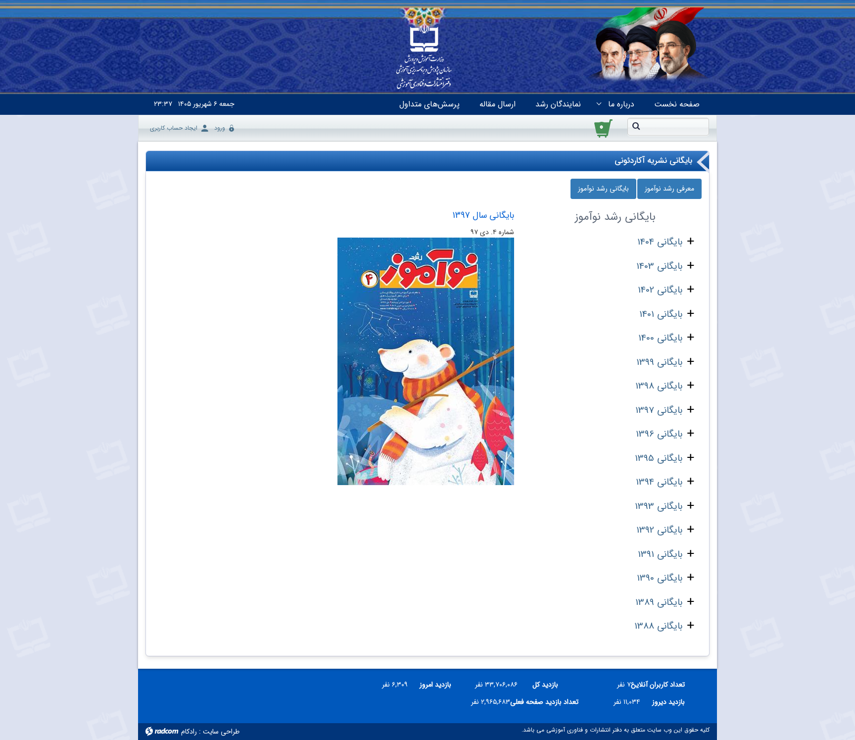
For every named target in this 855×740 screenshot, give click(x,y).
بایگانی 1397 (658, 410)
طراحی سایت (221, 731)
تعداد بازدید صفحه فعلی (548, 701)
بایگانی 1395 (658, 458)
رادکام (189, 731)
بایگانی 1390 (659, 578)
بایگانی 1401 (660, 314)
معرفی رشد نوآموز (669, 188)
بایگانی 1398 (658, 386)
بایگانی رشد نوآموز (603, 188)
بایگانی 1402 (660, 290)
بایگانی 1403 (659, 266)
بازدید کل (545, 684)
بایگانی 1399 (659, 362)
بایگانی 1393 (658, 506)
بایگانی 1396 (659, 434)
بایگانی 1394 (659, 482)
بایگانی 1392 (659, 530)
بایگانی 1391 (660, 554)
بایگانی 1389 (658, 602)
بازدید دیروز (668, 701)
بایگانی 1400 (660, 338)
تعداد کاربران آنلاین (663, 684)
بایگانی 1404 (659, 242)
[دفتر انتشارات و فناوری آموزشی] (424, 57)
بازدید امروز (435, 684)
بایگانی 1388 (658, 626)
